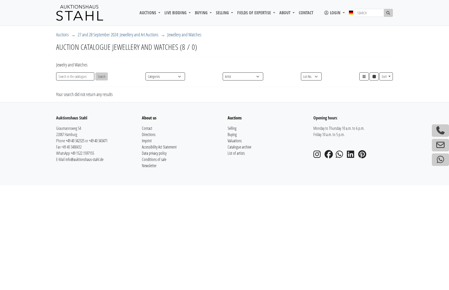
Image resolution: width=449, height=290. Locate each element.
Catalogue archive (239, 147)
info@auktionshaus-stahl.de (84, 159)
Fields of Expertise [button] (254, 13)
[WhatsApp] (341, 156)
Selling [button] (223, 13)
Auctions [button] (148, 13)
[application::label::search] (388, 13)
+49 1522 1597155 (82, 153)
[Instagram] (318, 156)
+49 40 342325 (75, 141)
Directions (148, 134)
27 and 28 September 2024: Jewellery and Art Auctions (118, 34)
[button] (364, 76)
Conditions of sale (154, 159)
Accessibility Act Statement (159, 147)
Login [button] (335, 13)
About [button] (285, 13)
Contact (306, 13)
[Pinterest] (363, 156)
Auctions (62, 34)
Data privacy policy (154, 153)
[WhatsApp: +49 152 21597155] (440, 159)
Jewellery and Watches (184, 34)
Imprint (147, 141)
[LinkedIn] (352, 156)
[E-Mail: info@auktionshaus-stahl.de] (440, 145)
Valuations (235, 141)
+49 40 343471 (98, 141)
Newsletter (149, 165)
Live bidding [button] (176, 13)
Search (101, 76)
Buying (232, 134)
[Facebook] (330, 156)
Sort (384, 76)
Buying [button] (202, 13)
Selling (232, 128)
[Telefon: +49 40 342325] (440, 130)
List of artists (236, 153)
